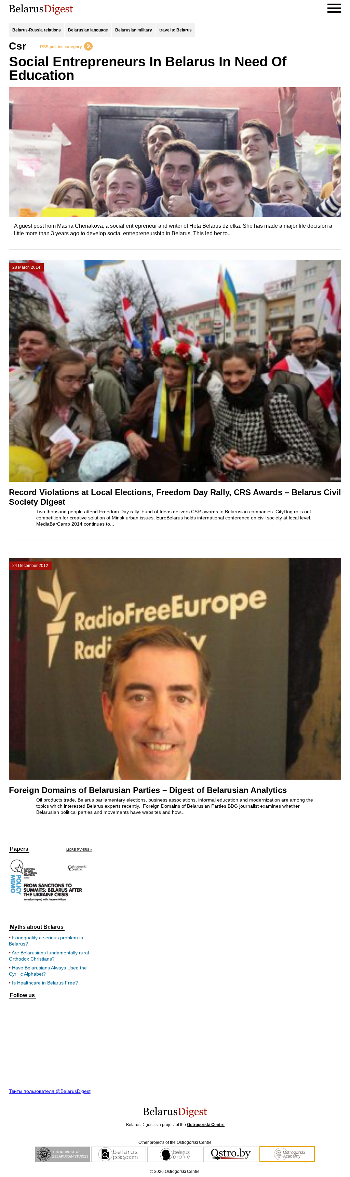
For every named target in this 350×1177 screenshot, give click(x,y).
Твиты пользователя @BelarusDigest (50, 1091)
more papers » (79, 849)
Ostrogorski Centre (206, 1124)
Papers (19, 849)
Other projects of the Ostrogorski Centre (175, 1142)
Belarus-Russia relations (36, 30)
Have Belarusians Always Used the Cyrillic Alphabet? (48, 971)
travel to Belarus (175, 30)
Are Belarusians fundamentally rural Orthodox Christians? (49, 956)
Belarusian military (133, 30)
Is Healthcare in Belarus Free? (45, 983)
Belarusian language (88, 30)
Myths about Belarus (37, 927)
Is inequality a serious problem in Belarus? (46, 941)
